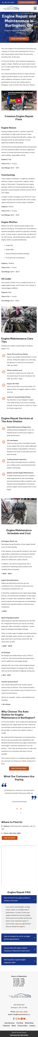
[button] (19, 865)
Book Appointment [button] (19, 39)
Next (21, 809)
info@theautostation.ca (21, 1014)
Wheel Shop (29, 1023)
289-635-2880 (9, 2)
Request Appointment (27, 2)
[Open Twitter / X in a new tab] (22, 1018)
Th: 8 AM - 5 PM (19, 983)
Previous (17, 809)
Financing (6, 1025)
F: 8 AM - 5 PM (18, 984)
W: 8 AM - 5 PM (18, 981)
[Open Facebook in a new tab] (14, 1018)
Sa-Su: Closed (18, 986)
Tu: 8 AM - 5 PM (19, 980)
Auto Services (9, 1023)
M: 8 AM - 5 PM (18, 979)
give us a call (19, 924)
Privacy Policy (23, 1025)
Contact (32, 1025)
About (13, 1025)
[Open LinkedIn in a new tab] (19, 1018)
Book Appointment (19, 768)
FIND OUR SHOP (9, 838)
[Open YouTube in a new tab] (24, 1018)
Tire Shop (19, 1023)
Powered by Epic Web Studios (19, 1035)
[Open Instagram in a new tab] (16, 1018)
